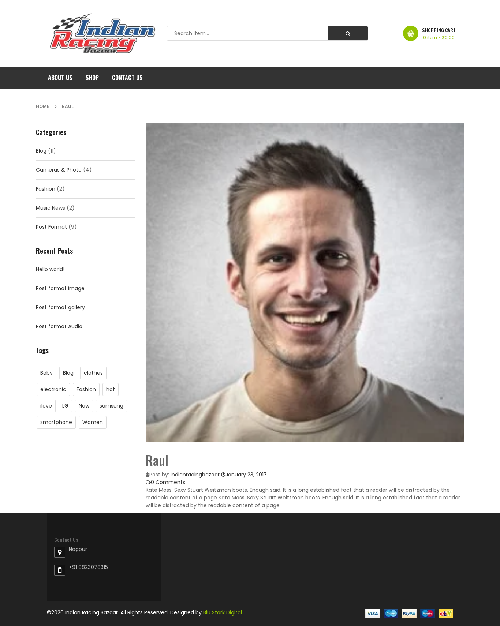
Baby (46, 372)
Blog (41, 150)
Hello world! (50, 269)
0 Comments (168, 482)
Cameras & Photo (59, 169)
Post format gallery (60, 307)
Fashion (45, 188)
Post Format (51, 226)
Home (42, 106)
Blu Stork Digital (222, 612)
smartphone (56, 422)
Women (92, 422)
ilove (46, 405)
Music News (50, 207)
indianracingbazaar (195, 474)
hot (110, 389)
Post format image (60, 288)
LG (65, 405)
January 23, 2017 (246, 474)
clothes (93, 372)
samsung (111, 405)
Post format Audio (59, 326)
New (84, 405)
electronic (53, 389)
